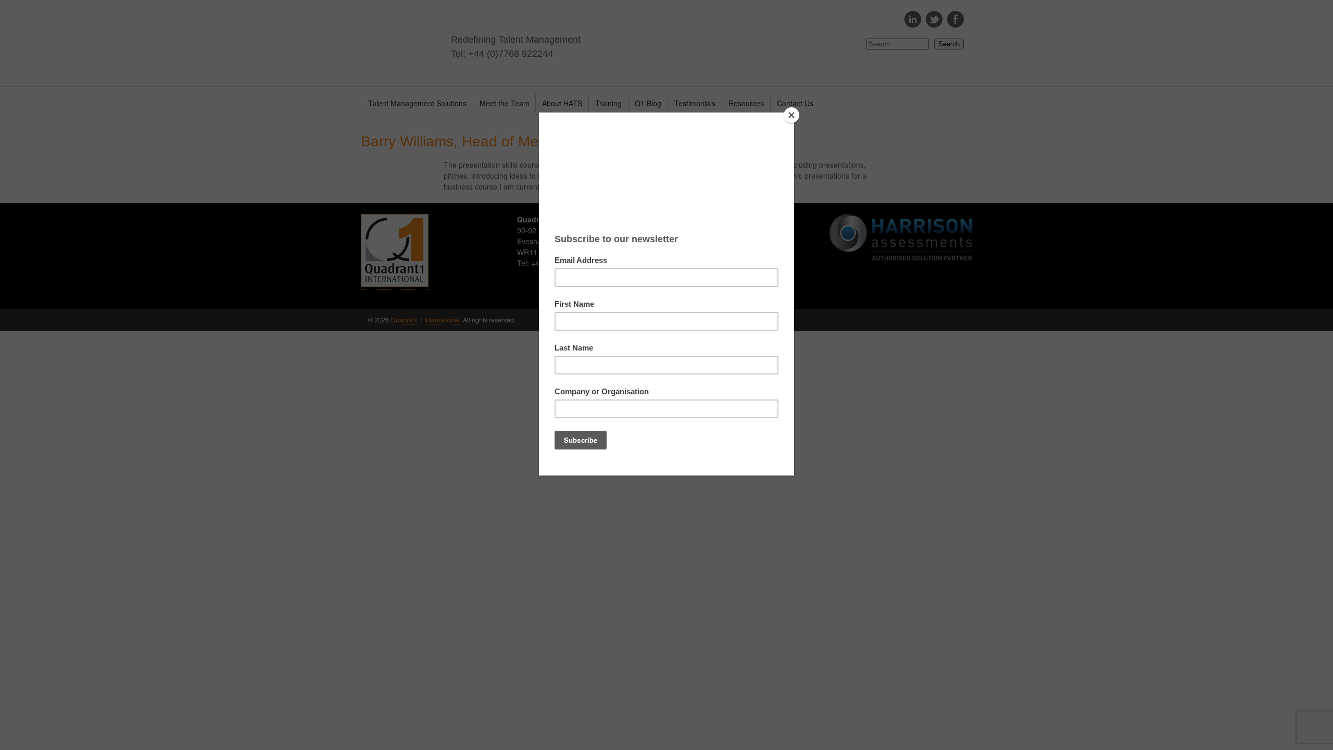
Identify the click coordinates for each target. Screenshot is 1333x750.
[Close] (791, 115)
